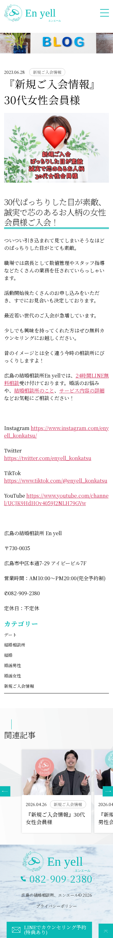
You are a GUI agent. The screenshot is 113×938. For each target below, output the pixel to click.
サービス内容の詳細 (82, 390)
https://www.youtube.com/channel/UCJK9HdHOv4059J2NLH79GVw (56, 499)
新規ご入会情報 (19, 686)
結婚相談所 (14, 645)
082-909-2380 (61, 878)
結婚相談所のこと (34, 390)
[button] (108, 791)
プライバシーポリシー (56, 906)
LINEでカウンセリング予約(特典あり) (55, 930)
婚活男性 (12, 665)
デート (10, 635)
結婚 (8, 655)
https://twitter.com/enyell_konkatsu (47, 458)
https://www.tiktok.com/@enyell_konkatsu (55, 480)
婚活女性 (12, 676)
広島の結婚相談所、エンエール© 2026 (56, 895)
